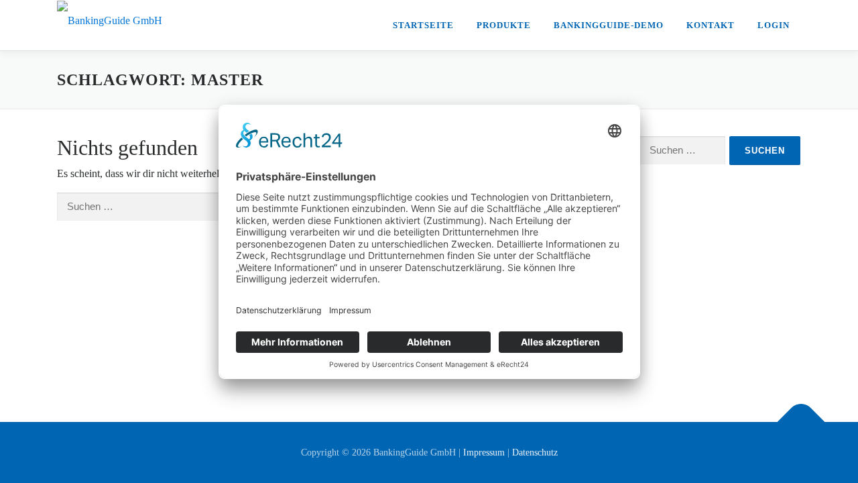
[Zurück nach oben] (801, 422)
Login (773, 25)
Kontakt (710, 25)
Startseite (423, 25)
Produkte (504, 25)
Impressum (484, 452)
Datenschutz (535, 452)
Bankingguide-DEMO (609, 25)
